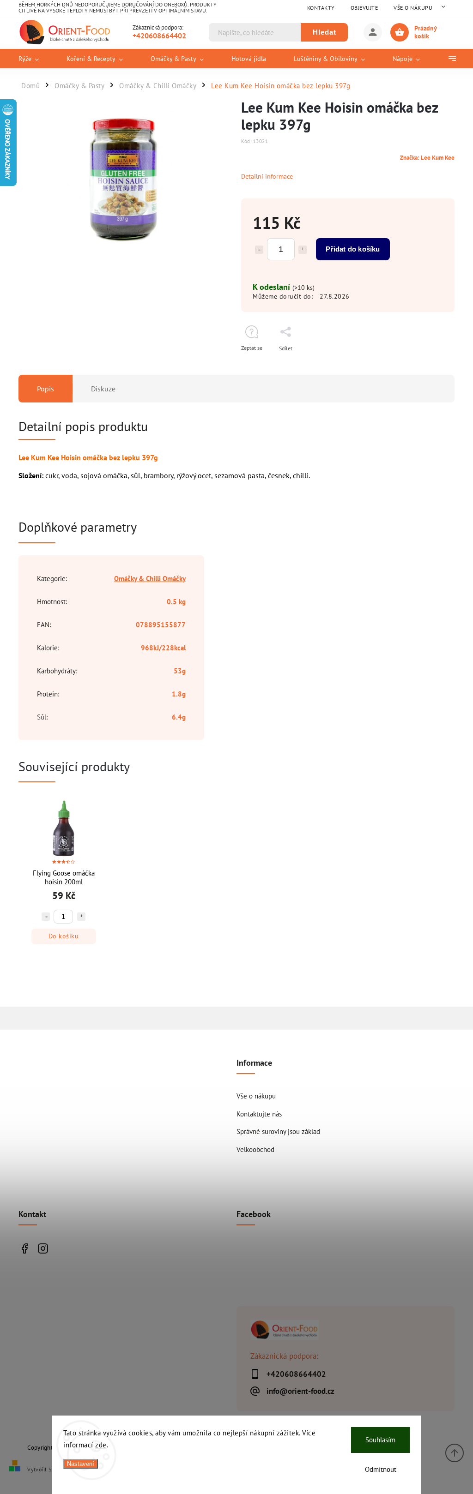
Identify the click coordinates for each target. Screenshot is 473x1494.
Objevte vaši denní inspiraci (24, 1248)
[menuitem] (35, 58)
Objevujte (364, 7)
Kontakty (321, 7)
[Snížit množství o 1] (259, 250)
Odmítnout (380, 1469)
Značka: (427, 157)
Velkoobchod (255, 1149)
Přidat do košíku (353, 249)
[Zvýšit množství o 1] (302, 250)
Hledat (324, 32)
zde (101, 1444)
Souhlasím (380, 1439)
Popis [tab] (45, 388)
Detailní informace (267, 176)
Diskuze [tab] (103, 388)
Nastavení (80, 1463)
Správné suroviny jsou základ (278, 1131)
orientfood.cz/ (43, 1248)
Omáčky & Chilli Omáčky (150, 578)
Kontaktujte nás (259, 1113)
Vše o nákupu (413, 7)
